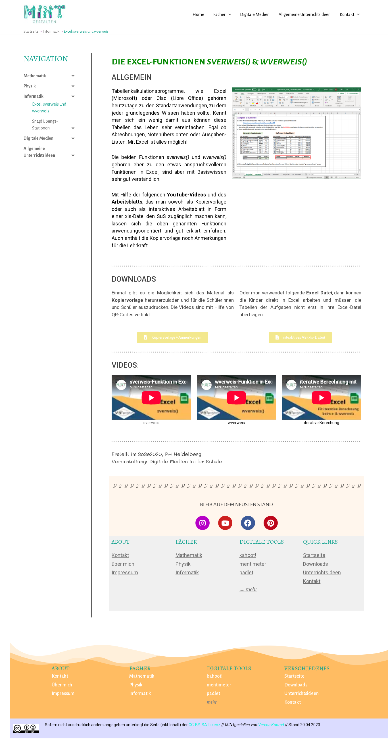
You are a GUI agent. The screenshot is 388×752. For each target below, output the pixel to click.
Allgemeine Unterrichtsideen (305, 14)
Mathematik (35, 76)
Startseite (314, 555)
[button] (172, 337)
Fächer (219, 14)
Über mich (62, 685)
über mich (123, 564)
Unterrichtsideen (322, 572)
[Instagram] (202, 523)
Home (198, 14)
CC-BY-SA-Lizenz (204, 724)
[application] (228, 14)
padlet (246, 572)
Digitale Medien (255, 14)
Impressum (125, 572)
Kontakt (347, 14)
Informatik (33, 96)
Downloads (315, 564)
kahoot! (247, 555)
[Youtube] (225, 523)
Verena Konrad (271, 724)
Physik (30, 86)
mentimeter (252, 564)
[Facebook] (248, 523)
